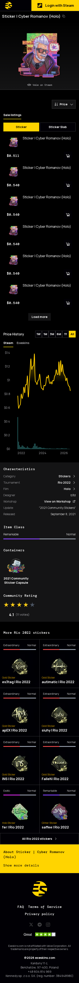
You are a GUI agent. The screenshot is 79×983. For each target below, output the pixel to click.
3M (52, 334)
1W (38, 334)
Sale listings (12, 115)
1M (45, 334)
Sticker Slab (58, 127)
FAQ (20, 907)
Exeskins (23, 343)
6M (59, 334)
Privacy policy (39, 914)
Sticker (21, 127)
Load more (39, 317)
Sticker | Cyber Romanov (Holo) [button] (31, 16)
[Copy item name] (63, 16)
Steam (8, 343)
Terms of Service (45, 907)
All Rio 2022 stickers (37, 839)
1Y (65, 334)
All (72, 334)
